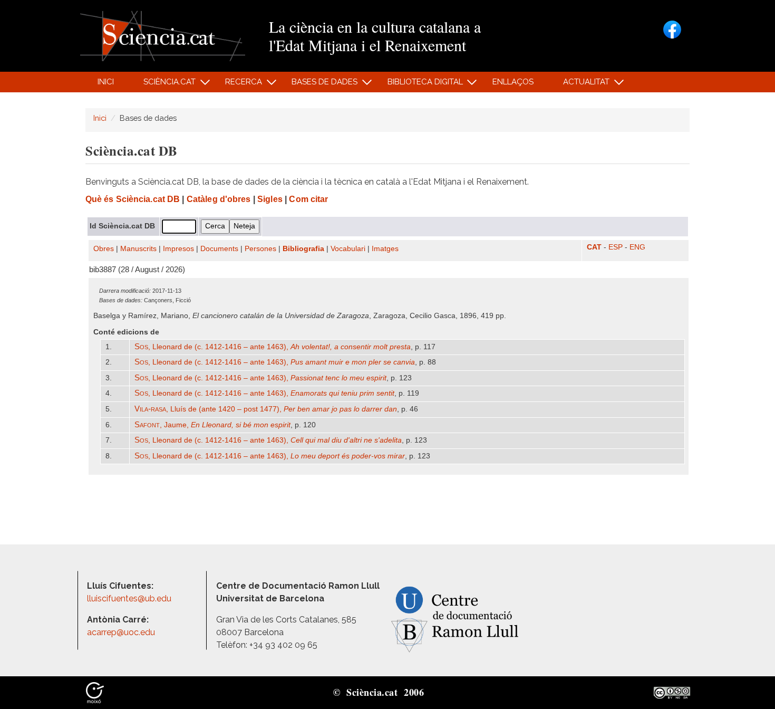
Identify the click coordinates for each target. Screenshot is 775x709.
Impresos (178, 249)
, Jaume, (212, 425)
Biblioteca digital (419, 84)
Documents (219, 249)
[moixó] (95, 692)
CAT (594, 247)
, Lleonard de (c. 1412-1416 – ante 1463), (272, 347)
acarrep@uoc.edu (121, 632)
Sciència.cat (163, 84)
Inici (106, 82)
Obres (103, 249)
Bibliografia (303, 249)
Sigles (270, 199)
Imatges (385, 249)
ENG (637, 247)
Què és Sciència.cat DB (132, 199)
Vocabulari (348, 249)
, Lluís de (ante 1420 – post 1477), (265, 409)
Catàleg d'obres (219, 199)
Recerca (238, 84)
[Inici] (163, 35)
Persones (260, 249)
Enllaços (513, 82)
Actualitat (580, 84)
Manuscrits (138, 249)
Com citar (308, 199)
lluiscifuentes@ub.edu (130, 598)
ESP (615, 247)
